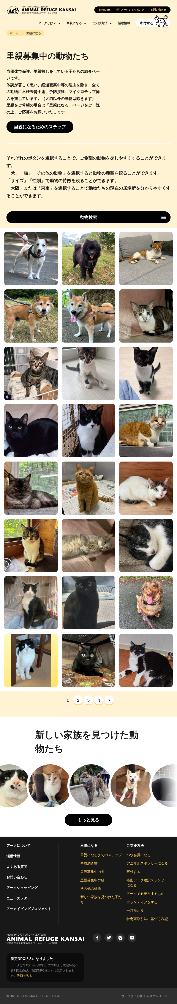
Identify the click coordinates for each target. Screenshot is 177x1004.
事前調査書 (89, 863)
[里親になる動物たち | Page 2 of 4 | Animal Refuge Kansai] (109, 700)
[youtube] (132, 937)
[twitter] (108, 937)
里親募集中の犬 (92, 872)
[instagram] (120, 937)
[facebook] (97, 937)
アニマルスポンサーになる (147, 863)
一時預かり (135, 910)
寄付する (133, 872)
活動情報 (124, 23)
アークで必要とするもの (145, 894)
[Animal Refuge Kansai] (41, 9)
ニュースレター (18, 898)
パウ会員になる (138, 855)
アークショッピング (22, 888)
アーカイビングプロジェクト (28, 909)
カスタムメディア (158, 996)
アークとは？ (47, 23)
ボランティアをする (142, 902)
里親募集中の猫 (92, 880)
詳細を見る (24, 975)
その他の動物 (90, 888)
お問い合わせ (16, 877)
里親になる (74, 23)
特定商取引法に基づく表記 (147, 919)
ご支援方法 (99, 23)
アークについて (18, 845)
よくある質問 (16, 866)
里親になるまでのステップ (101, 855)
